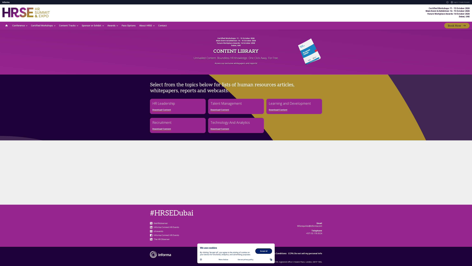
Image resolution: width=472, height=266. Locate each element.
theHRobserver (161, 223)
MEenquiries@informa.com (309, 226)
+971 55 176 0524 (314, 233)
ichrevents (158, 231)
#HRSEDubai (171, 213)
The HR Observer (162, 239)
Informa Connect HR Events (166, 227)
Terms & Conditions (277, 253)
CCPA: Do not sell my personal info (305, 253)
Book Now (454, 25)
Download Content (161, 109)
